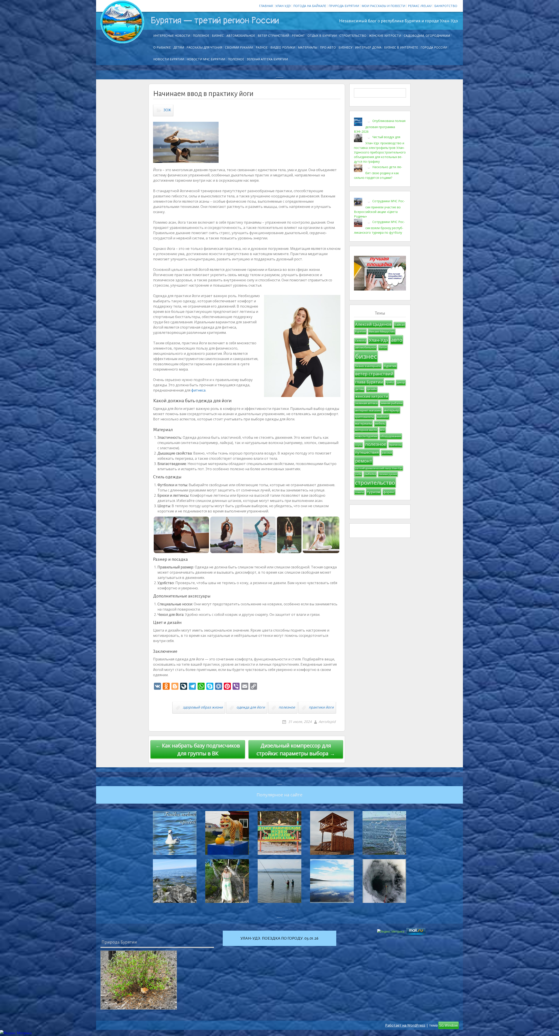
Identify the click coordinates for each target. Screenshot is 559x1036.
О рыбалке (162, 47)
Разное (262, 47)
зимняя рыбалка (391, 403)
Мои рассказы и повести (383, 6)
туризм (373, 491)
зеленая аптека (366, 403)
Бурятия (360, 331)
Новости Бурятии (168, 59)
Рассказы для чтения (204, 47)
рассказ (387, 452)
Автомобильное (240, 35)
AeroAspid (327, 721)
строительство (375, 482)
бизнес (366, 356)
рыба (358, 474)
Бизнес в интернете (401, 47)
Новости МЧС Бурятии (206, 59)
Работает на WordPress (405, 1025)
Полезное (201, 35)
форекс (389, 492)
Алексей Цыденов (373, 324)
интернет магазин (368, 410)
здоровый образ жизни (203, 707)
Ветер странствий (273, 35)
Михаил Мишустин (382, 331)
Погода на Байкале (309, 6)
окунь (358, 444)
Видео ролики (282, 47)
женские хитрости (371, 396)
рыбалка (370, 474)
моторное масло (366, 430)
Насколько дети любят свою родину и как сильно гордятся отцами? (378, 172)
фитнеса (198, 390)
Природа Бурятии (344, 6)
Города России (434, 47)
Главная (266, 6)
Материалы (307, 47)
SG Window (448, 1025)
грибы (390, 382)
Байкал (400, 325)
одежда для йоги (250, 707)
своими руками (388, 474)
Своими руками (239, 47)
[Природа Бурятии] (138, 980)
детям (359, 389)
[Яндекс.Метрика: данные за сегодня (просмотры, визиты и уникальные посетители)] (16, 1033)
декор (401, 382)
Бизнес (218, 35)
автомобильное (365, 347)
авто (396, 339)
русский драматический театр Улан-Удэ (378, 468)
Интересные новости (171, 35)
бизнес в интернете (368, 366)
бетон (383, 347)
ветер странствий (374, 374)
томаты (359, 492)
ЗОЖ (167, 110)
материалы (363, 423)
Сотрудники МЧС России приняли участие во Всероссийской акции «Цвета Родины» (379, 208)
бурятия (390, 366)
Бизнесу (345, 47)
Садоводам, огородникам (427, 35)
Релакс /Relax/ (420, 6)
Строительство (352, 35)
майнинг (382, 417)
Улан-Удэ (283, 6)
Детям (178, 47)
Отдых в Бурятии (322, 35)
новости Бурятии (366, 436)
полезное (287, 707)
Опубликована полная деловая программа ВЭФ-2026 (379, 126)
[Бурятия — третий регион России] (122, 22)
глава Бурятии (369, 382)
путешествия (367, 452)
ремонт (298, 35)
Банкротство (445, 6)
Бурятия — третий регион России (215, 20)
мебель (380, 423)
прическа (395, 445)
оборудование (390, 436)
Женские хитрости (385, 35)
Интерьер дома (368, 47)
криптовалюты (364, 417)
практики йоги (321, 707)
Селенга (360, 341)
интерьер (391, 410)
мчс (382, 430)
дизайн (372, 389)
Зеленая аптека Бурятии (267, 59)
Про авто (328, 47)
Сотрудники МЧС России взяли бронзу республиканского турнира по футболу (379, 227)
